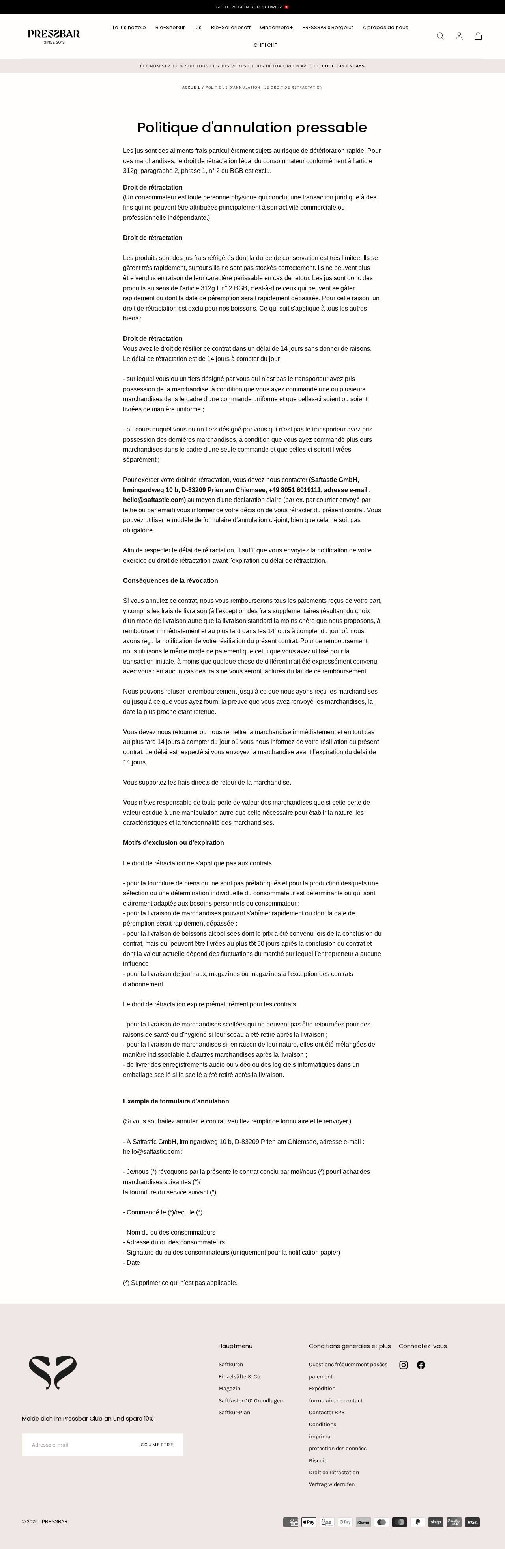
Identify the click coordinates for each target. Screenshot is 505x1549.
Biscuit (317, 1460)
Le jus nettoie (129, 28)
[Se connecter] (459, 36)
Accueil (191, 87)
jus (198, 28)
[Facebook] (421, 1365)
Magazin (229, 1388)
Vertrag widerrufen (332, 1484)
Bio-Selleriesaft (231, 28)
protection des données (338, 1448)
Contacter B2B (327, 1412)
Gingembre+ (276, 28)
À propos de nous (385, 28)
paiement (321, 1376)
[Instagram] (403, 1365)
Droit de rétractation (334, 1472)
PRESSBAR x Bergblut (328, 28)
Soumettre (157, 1444)
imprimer (320, 1436)
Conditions (322, 1424)
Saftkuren (231, 1364)
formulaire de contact (336, 1400)
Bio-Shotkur (170, 28)
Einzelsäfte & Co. (240, 1376)
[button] (265, 47)
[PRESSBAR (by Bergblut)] (53, 1372)
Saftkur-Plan (234, 1412)
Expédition (322, 1388)
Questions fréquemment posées (348, 1364)
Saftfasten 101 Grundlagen (251, 1400)
